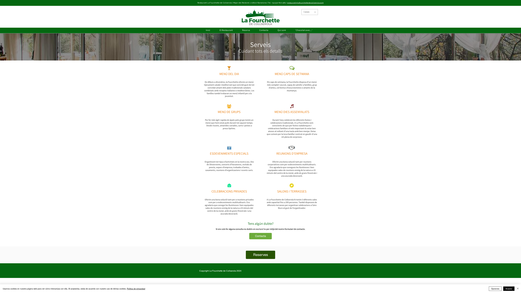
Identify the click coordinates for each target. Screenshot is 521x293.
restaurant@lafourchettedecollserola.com (305, 3)
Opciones (495, 288)
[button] (226, 30)
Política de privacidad (136, 288)
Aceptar (509, 288)
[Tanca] (517, 288)
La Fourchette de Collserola (222, 271)
